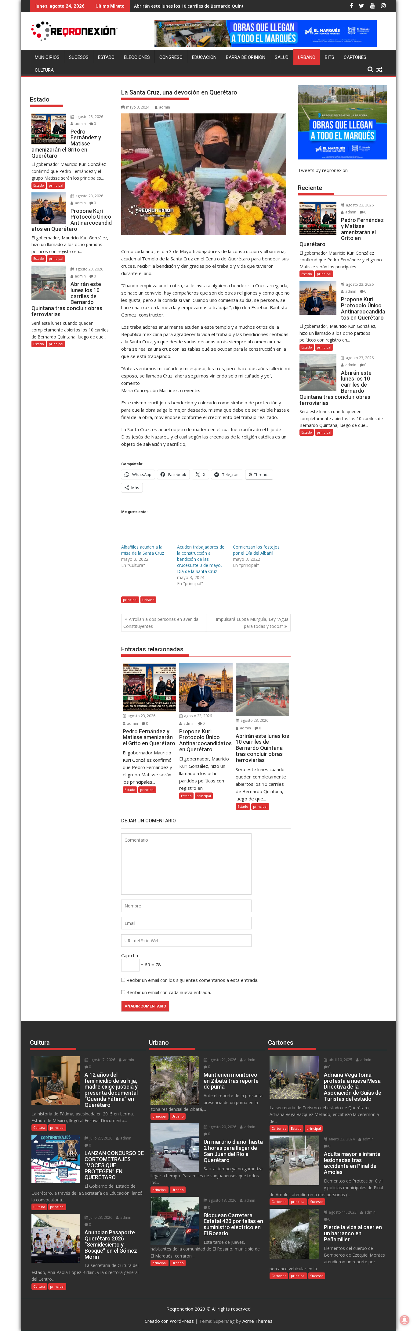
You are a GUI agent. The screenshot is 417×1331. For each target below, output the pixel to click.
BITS (329, 57)
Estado (106, 57)
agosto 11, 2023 (342, 1212)
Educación (204, 57)
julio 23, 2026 (100, 1217)
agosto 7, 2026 (102, 1059)
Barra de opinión (245, 57)
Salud (281, 57)
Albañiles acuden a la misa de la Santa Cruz (142, 550)
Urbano (306, 57)
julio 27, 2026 (100, 1138)
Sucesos (79, 57)
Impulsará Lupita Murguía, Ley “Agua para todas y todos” (252, 622)
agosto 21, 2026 (222, 1059)
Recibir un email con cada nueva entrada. (168, 992)
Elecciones (137, 57)
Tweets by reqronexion (323, 170)
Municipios (47, 57)
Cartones (355, 57)
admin (164, 107)
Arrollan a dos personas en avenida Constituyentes (160, 622)
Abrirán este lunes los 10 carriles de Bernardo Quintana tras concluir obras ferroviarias (227, 6)
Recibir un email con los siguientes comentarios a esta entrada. (192, 980)
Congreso (171, 57)
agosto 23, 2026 (141, 715)
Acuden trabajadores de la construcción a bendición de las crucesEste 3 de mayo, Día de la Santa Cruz (200, 559)
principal (130, 599)
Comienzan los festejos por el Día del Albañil (256, 550)
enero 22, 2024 (341, 1139)
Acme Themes (257, 1321)
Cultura (44, 70)
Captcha (129, 955)
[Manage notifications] (404, 1320)
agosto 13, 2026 (222, 1200)
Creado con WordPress (169, 1321)
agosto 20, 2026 (222, 1126)
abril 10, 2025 (340, 1059)
